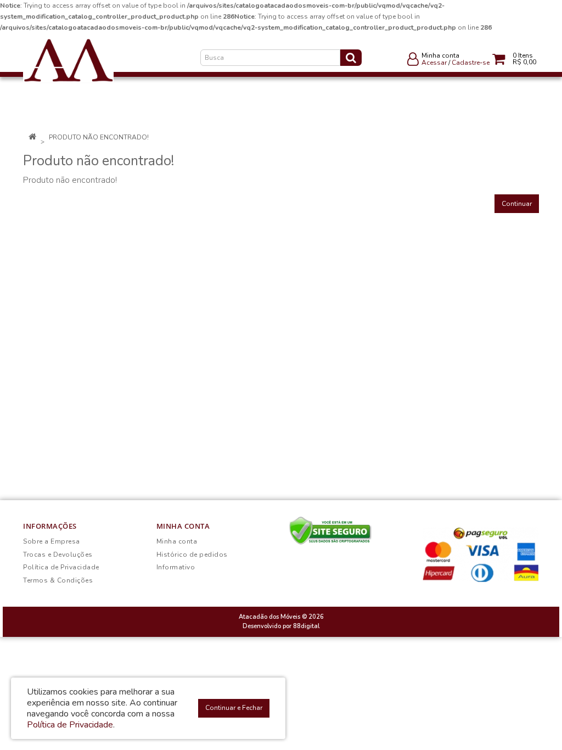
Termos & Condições (58, 580)
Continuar (517, 203)
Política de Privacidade (61, 567)
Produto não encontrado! (99, 137)
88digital (306, 626)
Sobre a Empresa (51, 541)
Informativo (175, 567)
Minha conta (177, 541)
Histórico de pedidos (192, 554)
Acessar (434, 62)
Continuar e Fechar (233, 707)
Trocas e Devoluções (58, 554)
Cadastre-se (471, 62)
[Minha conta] (413, 61)
